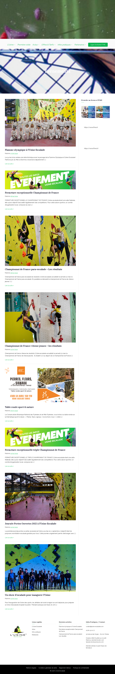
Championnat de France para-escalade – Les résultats (33, 269)
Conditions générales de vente (48, 668)
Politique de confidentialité (81, 668)
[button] (14, 44)
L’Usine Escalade (37, 626)
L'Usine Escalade (60, 671)
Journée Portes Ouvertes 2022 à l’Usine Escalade (30, 523)
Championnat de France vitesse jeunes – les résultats (33, 346)
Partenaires (79, 45)
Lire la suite (9, 164)
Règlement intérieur (65, 668)
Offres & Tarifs (47, 45)
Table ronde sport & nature (19, 407)
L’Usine (10, 45)
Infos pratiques (64, 45)
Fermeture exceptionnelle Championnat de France (32, 192)
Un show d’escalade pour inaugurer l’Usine (27, 595)
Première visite (23, 45)
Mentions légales (31, 668)
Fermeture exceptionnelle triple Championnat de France (35, 450)
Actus (34, 45)
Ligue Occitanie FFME (97, 45)
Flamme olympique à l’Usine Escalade (25, 150)
